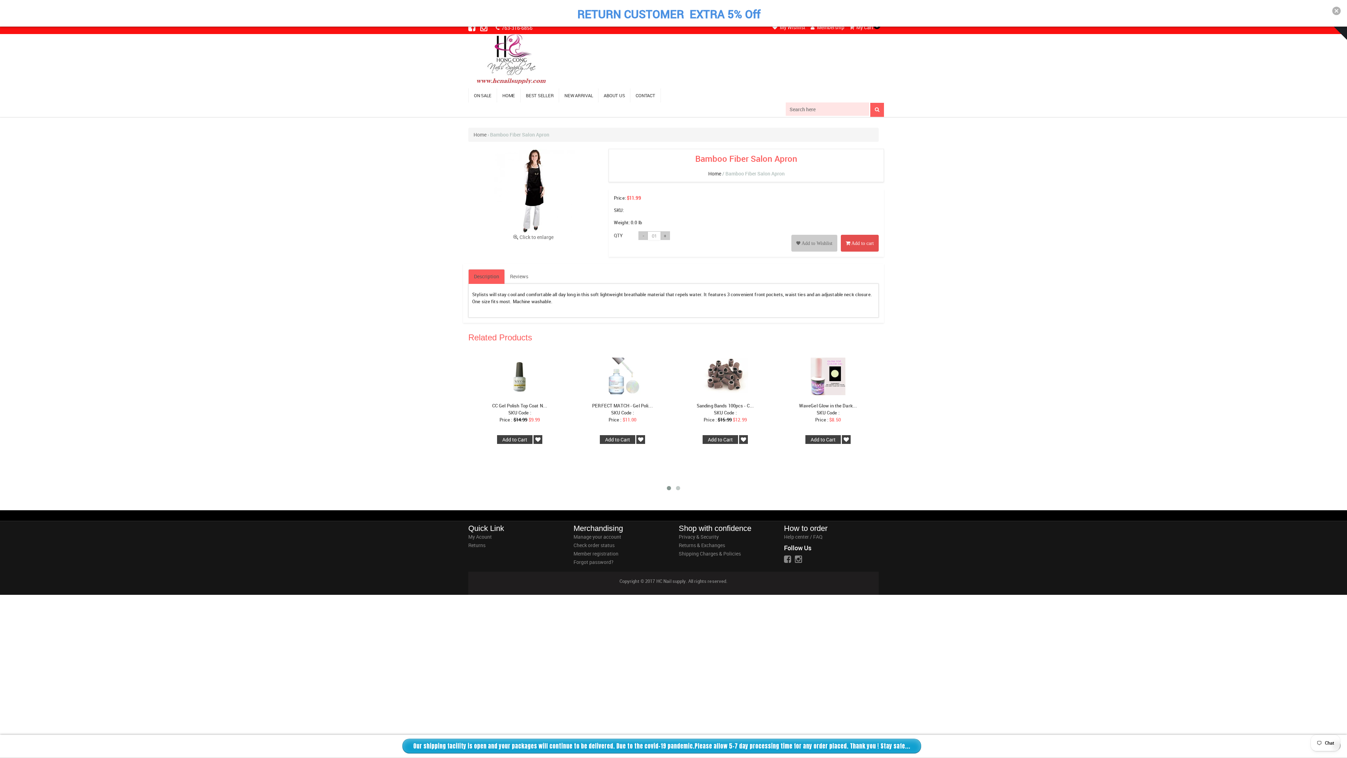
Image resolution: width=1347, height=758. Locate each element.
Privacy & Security (699, 536)
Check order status (594, 545)
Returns (476, 545)
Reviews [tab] (519, 276)
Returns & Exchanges (702, 545)
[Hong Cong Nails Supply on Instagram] (484, 27)
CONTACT (645, 95)
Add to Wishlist (816, 243)
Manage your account (597, 536)
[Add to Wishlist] (814, 235)
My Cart (864, 27)
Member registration (596, 553)
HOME (508, 95)
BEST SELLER (540, 95)
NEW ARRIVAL (578, 95)
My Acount (480, 536)
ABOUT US (614, 95)
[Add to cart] (860, 235)
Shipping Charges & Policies (710, 553)
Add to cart (862, 243)
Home (480, 134)
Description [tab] (486, 276)
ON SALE (482, 95)
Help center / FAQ (803, 536)
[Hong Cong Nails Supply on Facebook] (472, 27)
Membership (830, 27)
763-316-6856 (516, 28)
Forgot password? (594, 562)
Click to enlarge (537, 237)
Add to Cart (514, 439)
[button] (1336, 11)
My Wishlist (792, 27)
